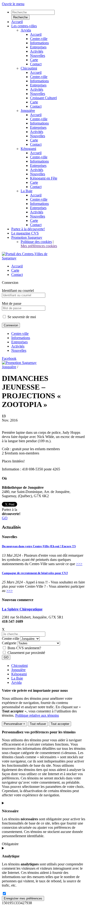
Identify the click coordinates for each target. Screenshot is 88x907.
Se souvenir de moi (21, 317)
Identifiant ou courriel (18, 291)
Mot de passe (11, 303)
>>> (79, 564)
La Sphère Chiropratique (22, 609)
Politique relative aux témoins (37, 715)
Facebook (9, 358)
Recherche (20, 17)
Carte (15, 270)
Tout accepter (60, 724)
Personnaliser (14, 724)
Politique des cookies (36, 242)
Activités (17, 346)
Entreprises (19, 342)
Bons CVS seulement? (24, 648)
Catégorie (9, 643)
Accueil (17, 266)
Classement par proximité (26, 653)
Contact (17, 275)
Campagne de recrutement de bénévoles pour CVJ (35, 573)
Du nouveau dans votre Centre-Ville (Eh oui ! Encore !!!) (39, 546)
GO (5, 518)
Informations (20, 338)
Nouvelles (18, 350)
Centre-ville (20, 334)
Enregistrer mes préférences (23, 898)
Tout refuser (38, 724)
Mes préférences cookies (39, 246)
